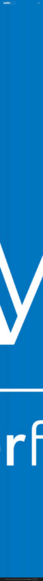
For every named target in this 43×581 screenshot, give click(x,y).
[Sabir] (9, 3)
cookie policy (28, 579)
